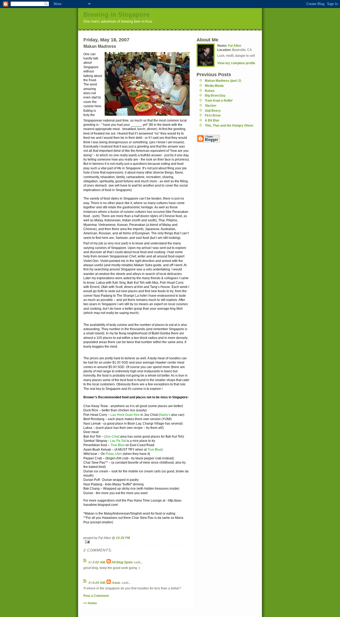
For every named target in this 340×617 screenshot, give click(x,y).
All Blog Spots (122, 562)
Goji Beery (213, 110)
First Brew (212, 115)
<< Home (90, 603)
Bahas (210, 90)
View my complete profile (236, 63)
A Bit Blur (212, 120)
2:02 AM (98, 562)
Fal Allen (234, 45)
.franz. (116, 582)
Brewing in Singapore (116, 14)
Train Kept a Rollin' (219, 100)
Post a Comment (96, 595)
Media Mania (214, 85)
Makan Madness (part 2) (223, 80)
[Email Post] (136, 541)
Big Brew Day (215, 95)
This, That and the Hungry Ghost (229, 125)
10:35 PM (123, 538)
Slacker (210, 105)
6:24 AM (98, 582)
